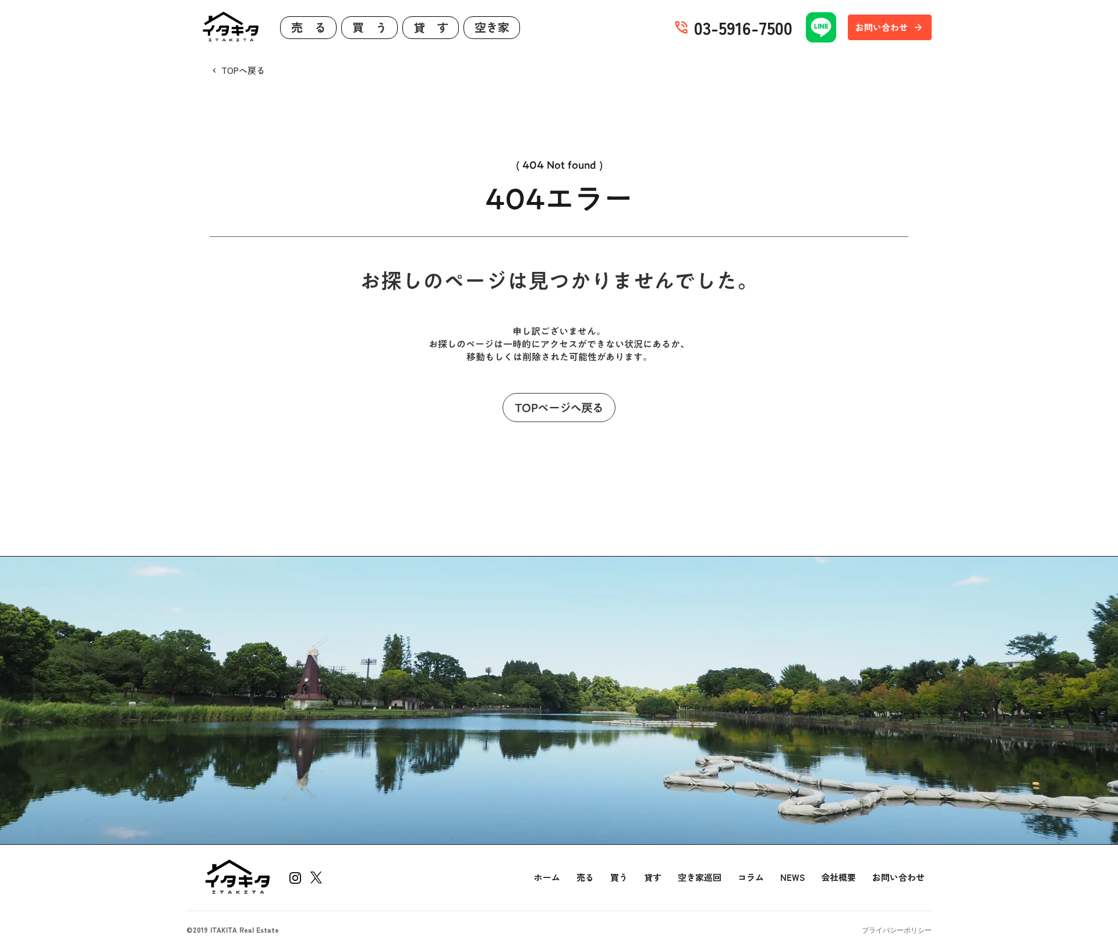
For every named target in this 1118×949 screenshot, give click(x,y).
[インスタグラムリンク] (295, 878)
